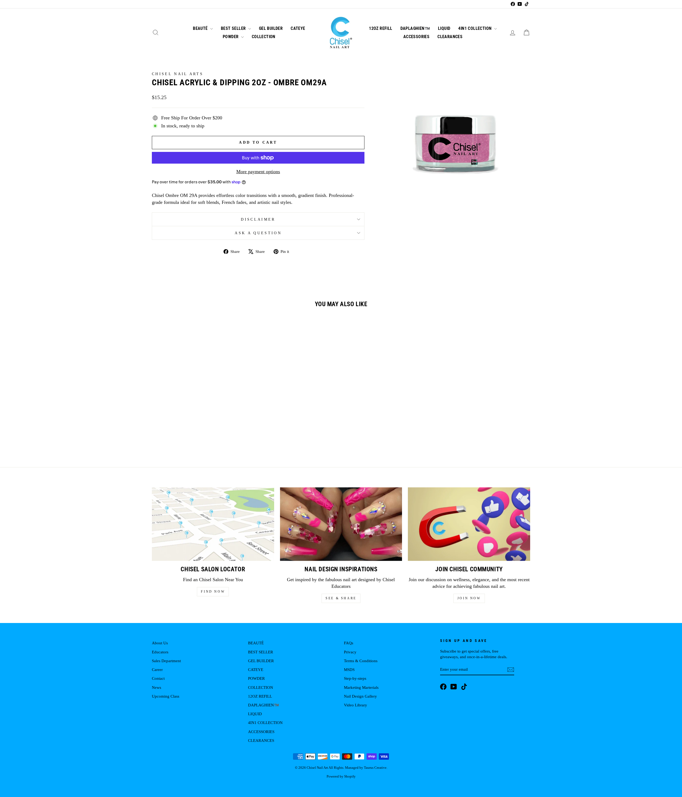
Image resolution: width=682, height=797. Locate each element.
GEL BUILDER (271, 28)
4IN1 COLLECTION (475, 28)
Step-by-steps (355, 678)
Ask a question (258, 233)
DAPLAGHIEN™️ (415, 28)
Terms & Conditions (360, 660)
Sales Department (166, 660)
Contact (158, 678)
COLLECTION (263, 36)
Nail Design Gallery (360, 696)
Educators (160, 652)
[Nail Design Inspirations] (341, 524)
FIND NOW (213, 591)
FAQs (348, 643)
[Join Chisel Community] (469, 524)
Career (157, 669)
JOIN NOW (469, 598)
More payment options (258, 171)
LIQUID (444, 28)
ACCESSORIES (416, 36)
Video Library (355, 705)
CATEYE (298, 28)
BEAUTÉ (201, 28)
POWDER (231, 36)
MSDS (349, 669)
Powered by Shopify (341, 776)
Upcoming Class (165, 696)
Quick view (196, 404)
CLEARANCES (449, 36)
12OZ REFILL (380, 28)
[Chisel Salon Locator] (213, 524)
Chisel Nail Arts (177, 74)
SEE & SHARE (341, 598)
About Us (160, 643)
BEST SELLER (234, 28)
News (156, 687)
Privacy (350, 652)
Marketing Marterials (361, 687)
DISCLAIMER (258, 219)
